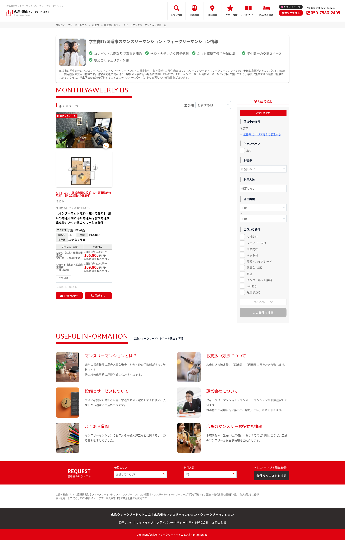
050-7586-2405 (325, 13)
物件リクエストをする (272, 476)
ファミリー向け (256, 243)
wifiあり (252, 286)
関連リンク (126, 522)
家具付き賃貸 (266, 15)
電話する (100, 296)
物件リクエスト (291, 13)
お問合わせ (71, 296)
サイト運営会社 (199, 522)
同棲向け (252, 249)
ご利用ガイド (248, 15)
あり (249, 151)
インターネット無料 (259, 280)
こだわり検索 (230, 15)
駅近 (249, 274)
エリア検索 (176, 15)
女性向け (252, 237)
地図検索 (212, 15)
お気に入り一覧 (292, 7)
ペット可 (252, 255)
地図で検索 (265, 101)
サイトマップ (145, 522)
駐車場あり (254, 292)
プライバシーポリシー (171, 522)
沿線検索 (194, 15)
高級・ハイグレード (259, 261)
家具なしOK (254, 268)
